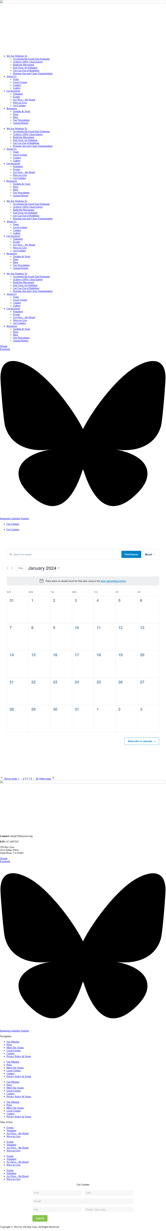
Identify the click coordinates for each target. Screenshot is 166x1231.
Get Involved (13, 91)
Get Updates (19, 105)
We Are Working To (16, 56)
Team (16, 79)
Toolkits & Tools (21, 111)
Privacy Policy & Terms (18, 1056)
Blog (15, 117)
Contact (17, 85)
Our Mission (12, 1041)
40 (37, 778)
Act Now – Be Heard (24, 99)
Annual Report (20, 123)
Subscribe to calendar (140, 741)
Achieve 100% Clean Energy (28, 61)
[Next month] (12, 568)
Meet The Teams (15, 1047)
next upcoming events (113, 581)
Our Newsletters (21, 120)
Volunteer (18, 93)
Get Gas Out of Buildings (26, 70)
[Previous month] (8, 568)
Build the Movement (23, 64)
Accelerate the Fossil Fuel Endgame (31, 58)
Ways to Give (20, 102)
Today (20, 568)
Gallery (17, 88)
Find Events (131, 554)
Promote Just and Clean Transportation (33, 73)
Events (16, 96)
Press (15, 114)
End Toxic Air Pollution (25, 67)
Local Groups (20, 82)
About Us (11, 76)
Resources (11, 108)
